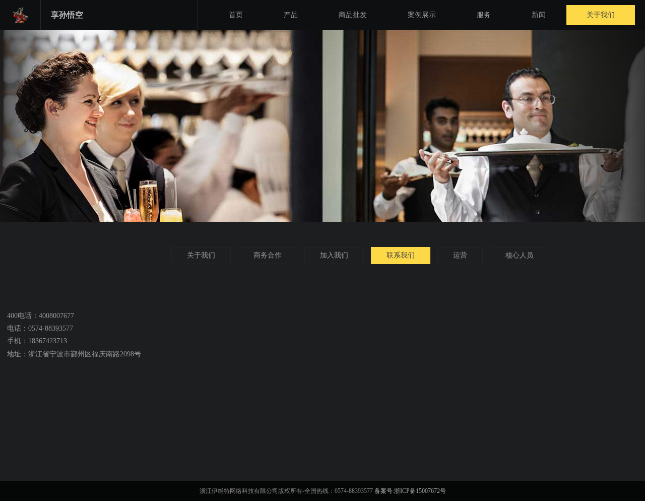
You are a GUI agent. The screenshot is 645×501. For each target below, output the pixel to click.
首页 (236, 15)
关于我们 (601, 15)
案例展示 (422, 15)
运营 (460, 255)
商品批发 (353, 15)
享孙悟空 (67, 15)
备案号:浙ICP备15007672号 (410, 490)
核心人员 (519, 255)
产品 (291, 15)
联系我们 (400, 255)
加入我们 (334, 255)
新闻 (539, 15)
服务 (484, 15)
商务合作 (267, 255)
